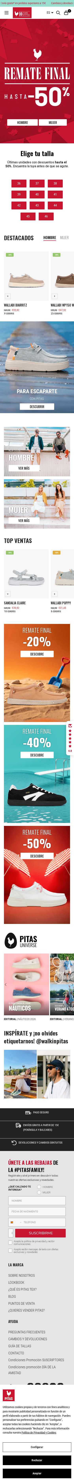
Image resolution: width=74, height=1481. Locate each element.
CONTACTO (16, 1353)
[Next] (70, 984)
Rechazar (37, 1460)
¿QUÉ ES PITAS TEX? (22, 1289)
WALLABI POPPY (61, 602)
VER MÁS (24, 468)
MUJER (53, 122)
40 (37, 194)
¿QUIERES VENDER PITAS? (26, 1310)
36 (19, 183)
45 (28, 216)
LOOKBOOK (16, 1282)
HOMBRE (22, 122)
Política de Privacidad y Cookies (39, 1432)
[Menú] (6, 13)
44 (55, 205)
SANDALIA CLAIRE (15, 602)
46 (46, 216)
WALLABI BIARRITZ (15, 305)
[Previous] (7, 984)
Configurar (37, 1447)
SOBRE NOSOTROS (21, 1275)
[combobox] (15, 1222)
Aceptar (37, 1473)
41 (55, 194)
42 (19, 205)
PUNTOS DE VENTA (21, 1303)
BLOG (12, 1296)
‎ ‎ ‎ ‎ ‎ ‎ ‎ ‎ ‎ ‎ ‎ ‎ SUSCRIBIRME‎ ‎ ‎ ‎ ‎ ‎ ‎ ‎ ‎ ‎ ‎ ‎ (40, 1233)
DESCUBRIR (37, 406)
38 (55, 183)
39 (19, 194)
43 (37, 205)
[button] (70, 738)
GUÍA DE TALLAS (19, 1346)
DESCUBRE (37, 654)
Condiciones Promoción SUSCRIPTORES (36, 1360)
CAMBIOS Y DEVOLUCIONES (27, 1339)
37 (37, 183)
